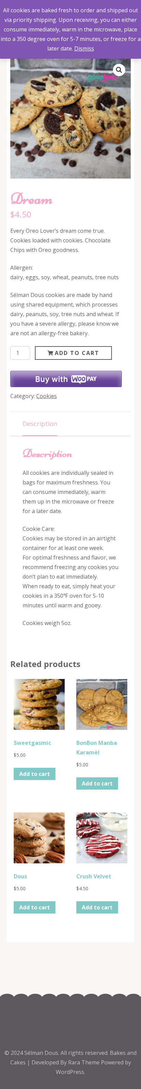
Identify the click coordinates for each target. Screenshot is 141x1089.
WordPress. (70, 1072)
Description (40, 424)
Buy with (51, 378)
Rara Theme (84, 1062)
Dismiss (84, 48)
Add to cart (77, 353)
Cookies (46, 396)
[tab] (40, 424)
